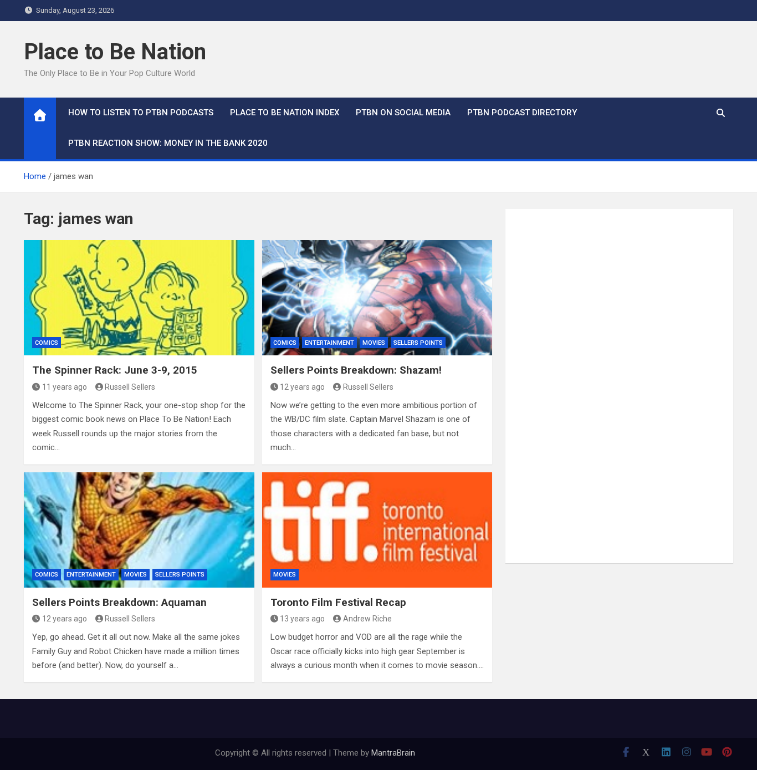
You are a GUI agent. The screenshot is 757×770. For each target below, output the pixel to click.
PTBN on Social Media (403, 113)
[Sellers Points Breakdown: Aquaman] (139, 530)
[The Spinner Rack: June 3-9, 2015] (139, 297)
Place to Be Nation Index (284, 113)
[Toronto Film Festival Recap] (377, 530)
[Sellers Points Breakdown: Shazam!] (377, 297)
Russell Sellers (130, 387)
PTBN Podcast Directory (522, 113)
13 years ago (302, 618)
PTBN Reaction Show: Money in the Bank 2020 (168, 143)
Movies (373, 342)
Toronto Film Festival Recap (338, 602)
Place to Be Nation (115, 52)
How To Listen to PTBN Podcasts (140, 113)
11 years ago (64, 387)
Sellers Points (418, 342)
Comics (46, 342)
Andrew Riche (367, 618)
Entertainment (329, 342)
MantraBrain (393, 753)
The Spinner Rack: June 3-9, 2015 (114, 370)
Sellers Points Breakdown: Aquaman (119, 602)
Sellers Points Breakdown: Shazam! (356, 370)
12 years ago (302, 387)
